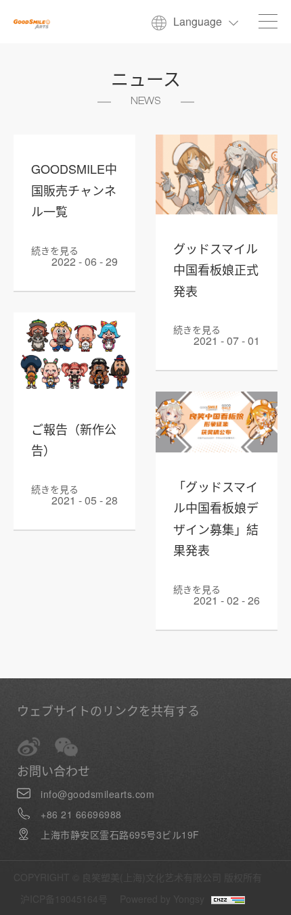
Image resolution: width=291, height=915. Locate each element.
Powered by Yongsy (162, 899)
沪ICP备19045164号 (64, 899)
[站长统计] (224, 899)
